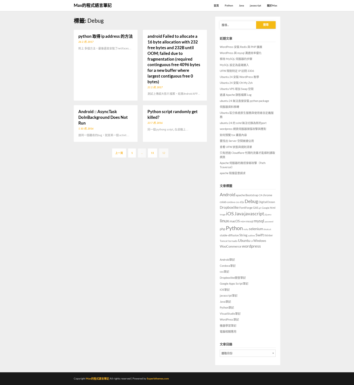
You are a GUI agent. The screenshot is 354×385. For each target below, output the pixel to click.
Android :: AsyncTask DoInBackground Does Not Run (103, 117)
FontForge (245, 207)
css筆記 (224, 271)
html (272, 207)
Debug (251, 201)
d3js (242, 202)
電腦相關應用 (228, 331)
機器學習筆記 (228, 325)
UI (252, 241)
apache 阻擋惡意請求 (233, 173)
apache (240, 195)
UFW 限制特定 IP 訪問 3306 (237, 70)
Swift (260, 235)
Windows (259, 241)
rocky (245, 229)
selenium (256, 228)
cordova (231, 202)
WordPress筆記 (229, 319)
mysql (259, 220)
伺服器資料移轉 (229, 106)
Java (241, 5)
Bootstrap (251, 195)
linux (224, 220)
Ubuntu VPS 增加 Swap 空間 (237, 88)
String (243, 235)
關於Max (272, 5)
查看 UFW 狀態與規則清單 (236, 146)
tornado (232, 240)
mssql (249, 221)
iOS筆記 (225, 289)
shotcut (267, 229)
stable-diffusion (229, 235)
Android (227, 194)
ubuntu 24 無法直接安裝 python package (244, 100)
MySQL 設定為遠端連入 (234, 64)
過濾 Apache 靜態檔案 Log (235, 94)
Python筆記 (227, 307)
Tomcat (224, 240)
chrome (267, 195)
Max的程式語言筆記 (93, 5)
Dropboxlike (229, 207)
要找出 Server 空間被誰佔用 (237, 140)
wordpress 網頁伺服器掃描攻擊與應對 (243, 128)
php (222, 229)
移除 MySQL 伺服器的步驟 (236, 58)
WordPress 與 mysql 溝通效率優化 (241, 53)
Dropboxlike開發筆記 (233, 277)
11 (152, 152)
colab (223, 202)
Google (265, 207)
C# (260, 195)
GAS (255, 207)
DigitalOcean (267, 202)
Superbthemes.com (158, 378)
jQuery (268, 214)
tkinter (268, 235)
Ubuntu (244, 240)
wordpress (251, 246)
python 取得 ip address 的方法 (105, 36)
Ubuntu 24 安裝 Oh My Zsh (236, 82)
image (222, 214)
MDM (243, 221)
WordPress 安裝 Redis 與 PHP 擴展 (241, 46)
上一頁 (119, 152)
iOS (230, 213)
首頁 (216, 5)
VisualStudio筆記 (230, 313)
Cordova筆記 (228, 265)
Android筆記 (227, 259)
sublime (251, 235)
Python (229, 5)
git (260, 208)
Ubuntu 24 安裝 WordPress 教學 (239, 76)
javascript (255, 5)
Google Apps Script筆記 (234, 283)
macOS (235, 221)
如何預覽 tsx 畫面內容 (233, 134)
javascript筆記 (228, 295)
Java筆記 (225, 301)
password (269, 221)
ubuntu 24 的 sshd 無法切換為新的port (243, 123)
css (237, 202)
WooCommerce (230, 246)
